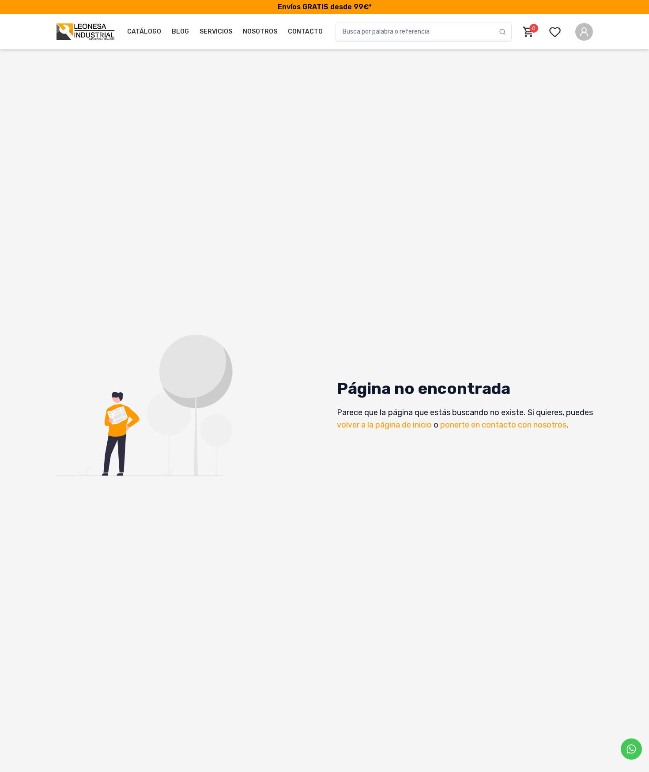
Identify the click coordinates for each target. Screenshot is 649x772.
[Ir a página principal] (85, 32)
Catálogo (144, 31)
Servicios (216, 31)
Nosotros (260, 31)
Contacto (305, 31)
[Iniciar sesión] (584, 32)
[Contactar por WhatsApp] (631, 749)
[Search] (505, 32)
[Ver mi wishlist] (557, 32)
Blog (180, 31)
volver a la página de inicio (384, 425)
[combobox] (417, 32)
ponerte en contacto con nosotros (503, 425)
